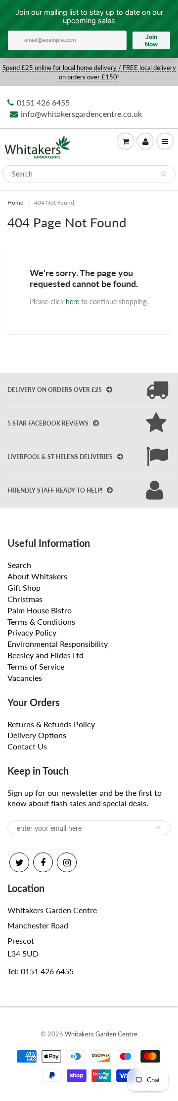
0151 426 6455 (43, 102)
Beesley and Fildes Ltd (45, 655)
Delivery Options (36, 735)
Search (19, 564)
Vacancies (24, 677)
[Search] (163, 174)
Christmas (25, 599)
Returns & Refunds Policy (51, 724)
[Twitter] (19, 862)
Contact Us (27, 746)
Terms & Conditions (41, 621)
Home (15, 202)
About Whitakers (37, 576)
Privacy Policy (31, 632)
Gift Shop (24, 587)
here (72, 301)
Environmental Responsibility (57, 643)
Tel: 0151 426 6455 (40, 971)
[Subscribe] (158, 827)
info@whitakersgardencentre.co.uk (81, 113)
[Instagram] (67, 862)
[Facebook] (43, 862)
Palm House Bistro (39, 610)
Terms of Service (35, 666)
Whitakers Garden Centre (101, 1034)
